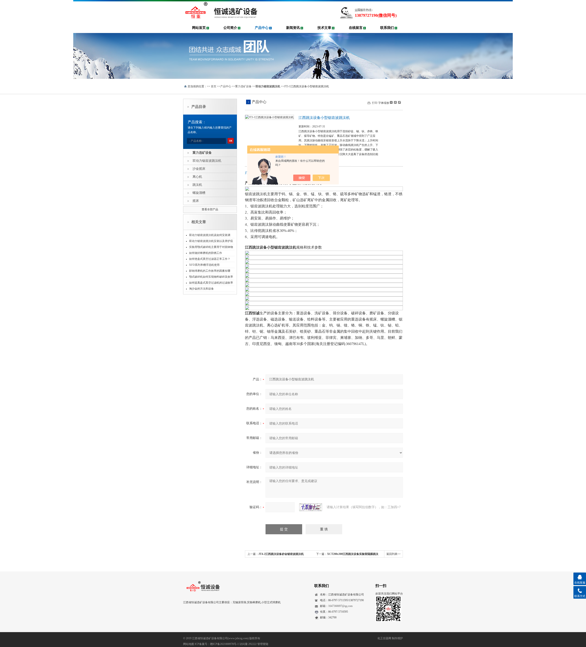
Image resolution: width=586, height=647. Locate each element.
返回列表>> (393, 554)
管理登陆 (262, 644)
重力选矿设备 (243, 86)
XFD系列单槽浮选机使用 (204, 264)
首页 (213, 86)
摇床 (196, 201)
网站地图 (188, 644)
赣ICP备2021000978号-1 (224, 644)
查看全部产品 (210, 209)
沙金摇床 (199, 168)
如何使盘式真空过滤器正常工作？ (209, 258)
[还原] (395, 102)
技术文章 (324, 28)
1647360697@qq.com (340, 606)
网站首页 (199, 28)
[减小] (391, 102)
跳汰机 (197, 184)
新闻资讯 (293, 28)
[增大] (399, 102)
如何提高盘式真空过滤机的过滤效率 (211, 282)
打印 (374, 102)
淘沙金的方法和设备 (201, 288)
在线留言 (356, 28)
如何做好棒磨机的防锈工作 (205, 253)
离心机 (197, 176)
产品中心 (262, 28)
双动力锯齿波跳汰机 (207, 160)
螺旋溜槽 (199, 193)
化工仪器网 (384, 638)
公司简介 (230, 28)
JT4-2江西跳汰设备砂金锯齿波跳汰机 (281, 554)
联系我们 (387, 28)
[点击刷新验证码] (310, 507)
